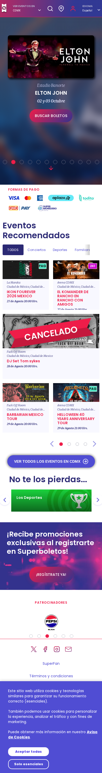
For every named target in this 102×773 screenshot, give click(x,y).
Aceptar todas (28, 751)
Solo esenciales (28, 764)
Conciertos (36, 250)
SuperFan (51, 663)
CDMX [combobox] (16, 10)
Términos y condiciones (51, 676)
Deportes (60, 250)
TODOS (13, 250)
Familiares (83, 250)
